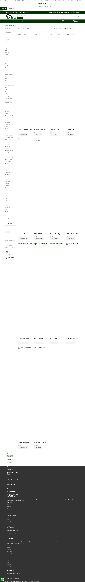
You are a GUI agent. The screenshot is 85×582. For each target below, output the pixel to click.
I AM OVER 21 (3, 8)
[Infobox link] (42, 296)
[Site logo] (11, 16)
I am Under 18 (11, 8)
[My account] (73, 16)
